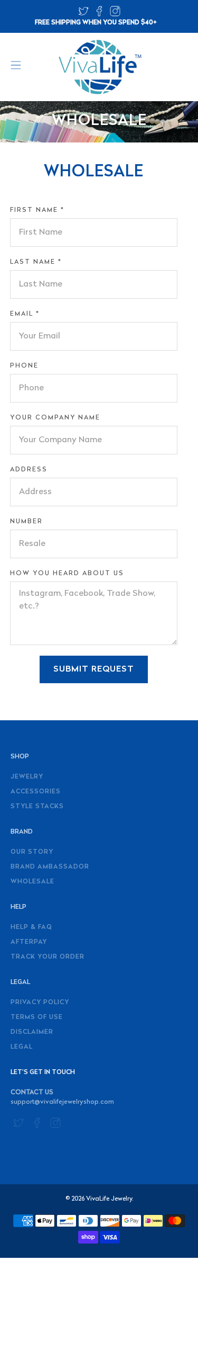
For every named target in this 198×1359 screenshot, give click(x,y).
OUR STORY (32, 852)
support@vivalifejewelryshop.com (62, 1102)
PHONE (24, 366)
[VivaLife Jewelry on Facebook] (99, 15)
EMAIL (25, 314)
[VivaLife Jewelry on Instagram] (115, 15)
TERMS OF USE (37, 1017)
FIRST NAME (37, 210)
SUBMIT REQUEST (93, 669)
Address (29, 470)
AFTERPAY (29, 942)
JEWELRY (27, 777)
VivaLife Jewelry (109, 1199)
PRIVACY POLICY (40, 1002)
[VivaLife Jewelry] (99, 67)
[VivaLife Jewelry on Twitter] (83, 15)
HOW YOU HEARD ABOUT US (67, 573)
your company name (55, 418)
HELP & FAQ (31, 927)
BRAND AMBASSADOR (50, 867)
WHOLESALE (32, 882)
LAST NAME (36, 262)
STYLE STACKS (37, 806)
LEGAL (22, 1047)
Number (26, 521)
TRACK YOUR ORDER (47, 957)
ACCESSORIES (36, 792)
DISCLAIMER (32, 1032)
